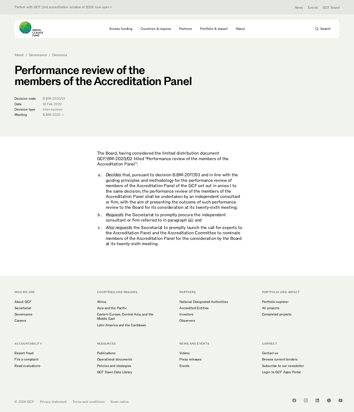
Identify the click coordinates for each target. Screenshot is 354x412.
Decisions (59, 55)
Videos (184, 353)
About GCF (23, 302)
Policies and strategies (114, 366)
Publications (106, 353)
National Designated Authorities (203, 302)
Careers (20, 321)
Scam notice (119, 401)
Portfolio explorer (275, 302)
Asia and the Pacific (112, 308)
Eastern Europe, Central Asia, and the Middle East (125, 316)
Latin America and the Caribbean (121, 325)
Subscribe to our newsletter (283, 366)
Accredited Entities (194, 308)
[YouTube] (340, 400)
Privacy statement (53, 401)
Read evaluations (27, 366)
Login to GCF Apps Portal (281, 372)
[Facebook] (294, 400)
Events (313, 7)
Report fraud (23, 353)
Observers (187, 321)
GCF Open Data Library (114, 372)
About (19, 55)
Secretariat (22, 308)
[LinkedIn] (317, 400)
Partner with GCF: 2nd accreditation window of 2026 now (61, 7)
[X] (329, 400)
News (299, 7)
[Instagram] (306, 400)
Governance (38, 55)
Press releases (190, 359)
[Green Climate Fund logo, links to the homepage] (34, 28)
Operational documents (114, 359)
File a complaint (26, 359)
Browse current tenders (280, 359)
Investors (186, 314)
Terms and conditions (88, 401)
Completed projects (277, 314)
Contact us (270, 353)
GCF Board (331, 7)
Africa (101, 302)
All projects (270, 308)
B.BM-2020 (52, 114)
